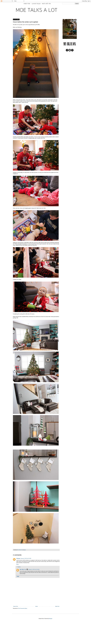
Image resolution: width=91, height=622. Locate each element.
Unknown (18, 558)
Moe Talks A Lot (23, 569)
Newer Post (15, 606)
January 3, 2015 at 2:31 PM (26, 558)
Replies (19, 566)
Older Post (57, 606)
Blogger (50, 618)
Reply (17, 564)
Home (36, 606)
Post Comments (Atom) (22, 608)
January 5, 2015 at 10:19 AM (33, 569)
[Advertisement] (36, 602)
